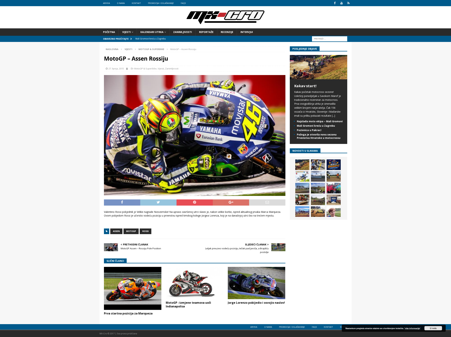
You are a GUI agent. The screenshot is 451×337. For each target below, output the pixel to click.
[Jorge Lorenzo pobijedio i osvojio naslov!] (256, 283)
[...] (333, 115)
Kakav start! (305, 86)
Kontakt (136, 3)
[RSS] (348, 3)
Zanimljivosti (182, 32)
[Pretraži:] (329, 38)
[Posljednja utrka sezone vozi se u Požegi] (318, 211)
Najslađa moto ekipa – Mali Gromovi (320, 121)
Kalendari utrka (151, 32)
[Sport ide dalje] (334, 176)
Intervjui (246, 32)
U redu (433, 328)
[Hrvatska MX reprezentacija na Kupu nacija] (302, 199)
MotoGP (131, 231)
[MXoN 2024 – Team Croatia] (334, 188)
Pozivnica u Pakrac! (309, 130)
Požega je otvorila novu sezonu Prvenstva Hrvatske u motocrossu (318, 136)
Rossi (145, 231)
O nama (121, 3)
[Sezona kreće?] (302, 188)
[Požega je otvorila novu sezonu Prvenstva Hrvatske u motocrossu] (318, 176)
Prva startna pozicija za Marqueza (128, 313)
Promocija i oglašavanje (161, 3)
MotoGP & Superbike (145, 68)
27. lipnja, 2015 (116, 68)
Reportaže (206, 32)
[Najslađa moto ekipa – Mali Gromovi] (318, 164)
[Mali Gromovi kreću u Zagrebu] (334, 164)
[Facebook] (335, 3)
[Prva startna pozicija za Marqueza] (132, 288)
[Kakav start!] (318, 77)
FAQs (183, 3)
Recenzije (227, 32)
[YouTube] (342, 3)
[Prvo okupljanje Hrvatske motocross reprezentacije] (318, 199)
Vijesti (126, 32)
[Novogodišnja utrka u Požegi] (302, 211)
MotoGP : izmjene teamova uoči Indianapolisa (188, 304)
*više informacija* (412, 328)
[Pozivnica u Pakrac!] (302, 176)
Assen (116, 231)
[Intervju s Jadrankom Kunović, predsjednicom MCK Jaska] (334, 211)
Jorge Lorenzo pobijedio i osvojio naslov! (256, 303)
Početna (109, 32)
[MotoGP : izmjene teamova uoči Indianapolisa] (194, 283)
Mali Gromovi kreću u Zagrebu (316, 125)
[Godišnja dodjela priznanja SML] (334, 199)
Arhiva (106, 3)
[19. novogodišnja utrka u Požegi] (318, 188)
